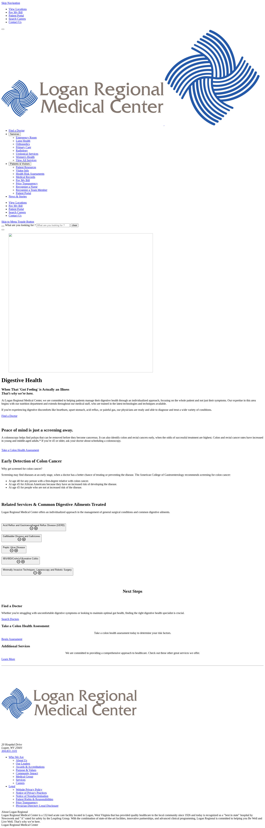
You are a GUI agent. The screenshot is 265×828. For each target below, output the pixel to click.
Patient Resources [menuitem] (26, 167)
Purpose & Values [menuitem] (26, 770)
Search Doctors (10, 619)
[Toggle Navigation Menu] (2, 29)
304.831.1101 (9, 751)
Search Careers (17, 18)
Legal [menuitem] (12, 786)
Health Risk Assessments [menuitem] (30, 173)
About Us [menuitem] (21, 760)
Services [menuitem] (14, 134)
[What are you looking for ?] (2, 226)
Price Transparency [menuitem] (27, 183)
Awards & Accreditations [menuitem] (30, 766)
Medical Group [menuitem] (24, 776)
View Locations (18, 9)
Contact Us (15, 22)
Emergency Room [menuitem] (26, 137)
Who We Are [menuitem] (16, 757)
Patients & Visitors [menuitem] (20, 164)
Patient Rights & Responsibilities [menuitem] (34, 799)
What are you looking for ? (20, 225)
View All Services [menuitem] (26, 160)
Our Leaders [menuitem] (23, 763)
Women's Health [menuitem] (25, 157)
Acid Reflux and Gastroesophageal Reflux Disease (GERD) (34, 525)
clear (74, 225)
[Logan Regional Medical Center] (130, 124)
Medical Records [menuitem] (25, 177)
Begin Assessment (11, 639)
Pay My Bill (16, 12)
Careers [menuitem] (20, 783)
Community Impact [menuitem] (27, 773)
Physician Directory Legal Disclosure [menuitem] (37, 805)
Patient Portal (16, 15)
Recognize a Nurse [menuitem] (26, 186)
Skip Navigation (10, 3)
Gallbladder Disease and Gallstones (21, 536)
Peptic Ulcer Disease (14, 547)
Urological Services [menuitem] (27, 153)
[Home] (69, 738)
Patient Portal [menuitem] (23, 193)
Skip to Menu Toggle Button (17, 221)
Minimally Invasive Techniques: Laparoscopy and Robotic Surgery (37, 569)
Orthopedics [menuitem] (23, 144)
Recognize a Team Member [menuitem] (31, 190)
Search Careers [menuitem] (17, 212)
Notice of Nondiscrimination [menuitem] (32, 796)
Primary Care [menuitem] (23, 147)
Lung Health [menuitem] (23, 140)
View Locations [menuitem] (18, 202)
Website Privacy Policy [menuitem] (29, 789)
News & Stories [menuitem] (18, 196)
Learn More (8, 659)
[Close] (2, 229)
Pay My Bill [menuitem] (23, 180)
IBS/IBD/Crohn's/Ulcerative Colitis (20, 558)
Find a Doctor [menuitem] (17, 130)
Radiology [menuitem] (22, 150)
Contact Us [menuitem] (15, 215)
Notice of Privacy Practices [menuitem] (31, 792)
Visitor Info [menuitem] (22, 170)
